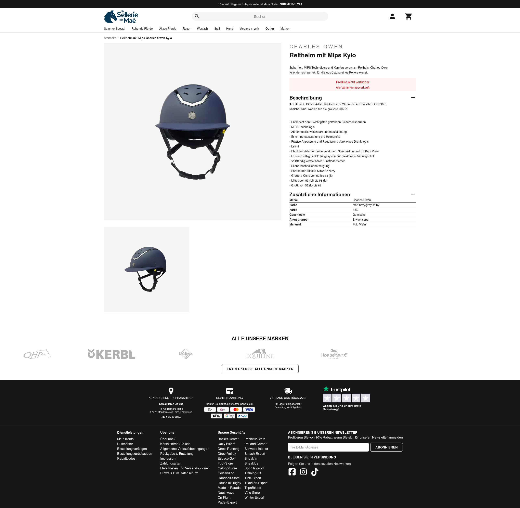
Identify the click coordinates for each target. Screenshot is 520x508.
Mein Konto (125, 439)
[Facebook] (292, 472)
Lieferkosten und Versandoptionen (185, 468)
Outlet (269, 28)
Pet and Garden (256, 443)
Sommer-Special (114, 28)
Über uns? (167, 439)
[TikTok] (315, 472)
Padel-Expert (227, 502)
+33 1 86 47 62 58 (171, 417)
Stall (217, 28)
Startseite (110, 38)
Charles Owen (316, 46)
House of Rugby (229, 482)
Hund (229, 28)
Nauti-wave (226, 492)
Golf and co (226, 473)
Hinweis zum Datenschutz (179, 473)
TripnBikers (253, 487)
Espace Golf (226, 458)
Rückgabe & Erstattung (177, 453)
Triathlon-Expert (256, 482)
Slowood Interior (256, 448)
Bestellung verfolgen (132, 448)
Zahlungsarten (170, 463)
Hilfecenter (125, 443)
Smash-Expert (255, 453)
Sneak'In (251, 458)
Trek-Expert (253, 478)
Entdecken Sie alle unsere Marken (260, 368)
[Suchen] (197, 16)
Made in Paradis (229, 487)
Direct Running (228, 448)
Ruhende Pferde (142, 28)
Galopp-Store (227, 468)
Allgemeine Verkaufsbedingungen (184, 448)
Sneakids (251, 463)
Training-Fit (253, 473)
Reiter (187, 28)
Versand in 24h (249, 28)
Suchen (260, 16)
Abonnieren (386, 447)
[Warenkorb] (409, 16)
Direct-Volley (227, 453)
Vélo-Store (252, 492)
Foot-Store (225, 463)
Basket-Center (228, 439)
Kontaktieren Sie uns (171, 403)
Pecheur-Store (255, 439)
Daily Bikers (226, 443)
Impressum (168, 458)
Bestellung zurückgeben (288, 407)
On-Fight (224, 497)
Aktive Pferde (167, 28)
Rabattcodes (126, 458)
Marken (285, 28)
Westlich (202, 28)
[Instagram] (303, 472)
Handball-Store (229, 478)
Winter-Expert (254, 497)
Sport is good (254, 468)
